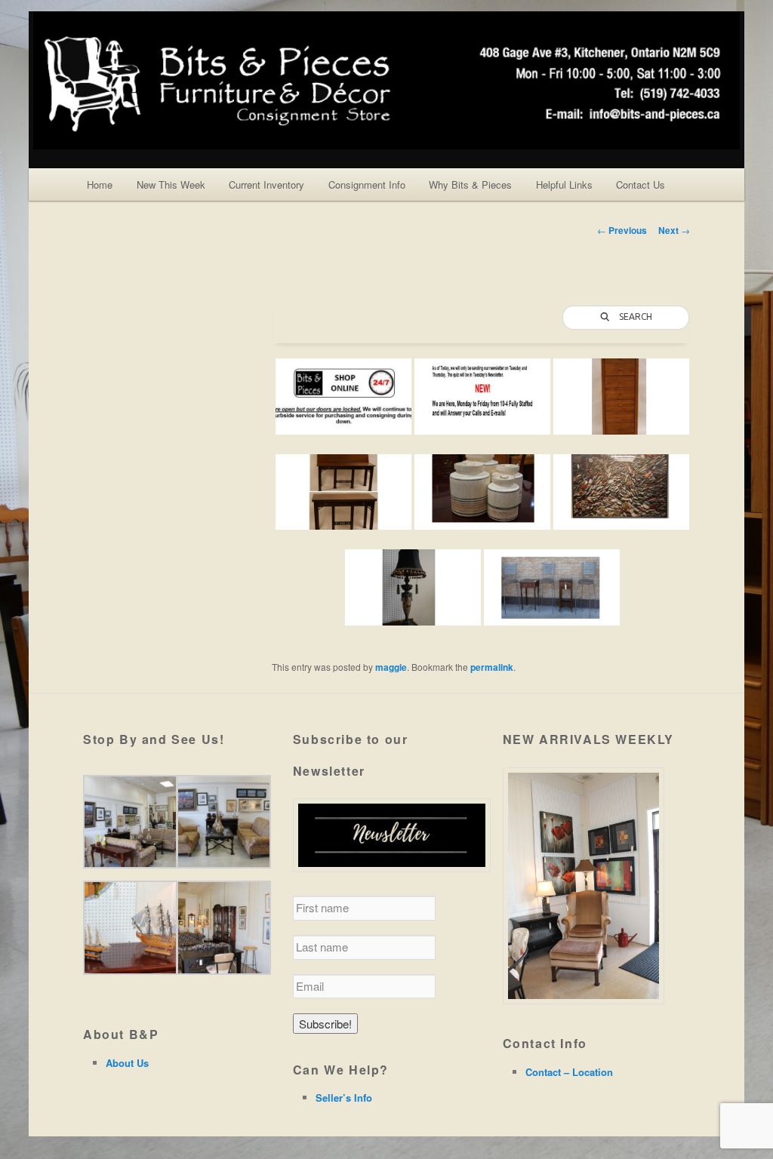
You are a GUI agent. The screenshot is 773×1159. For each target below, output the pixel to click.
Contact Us (640, 184)
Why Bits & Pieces (470, 184)
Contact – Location (569, 1072)
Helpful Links (564, 184)
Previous (622, 230)
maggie (391, 667)
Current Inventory (266, 184)
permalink (491, 667)
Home (99, 184)
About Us (127, 1063)
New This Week (171, 184)
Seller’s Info (344, 1097)
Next (674, 230)
